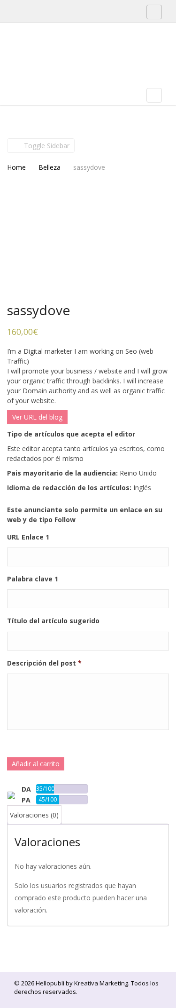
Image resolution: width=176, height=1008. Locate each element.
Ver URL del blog (37, 417)
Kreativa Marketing (101, 983)
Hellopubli (77, 65)
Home (16, 167)
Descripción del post (44, 663)
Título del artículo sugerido (53, 621)
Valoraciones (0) (34, 814)
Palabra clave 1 (32, 579)
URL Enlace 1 (28, 537)
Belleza (49, 167)
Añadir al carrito (36, 763)
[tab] (34, 815)
